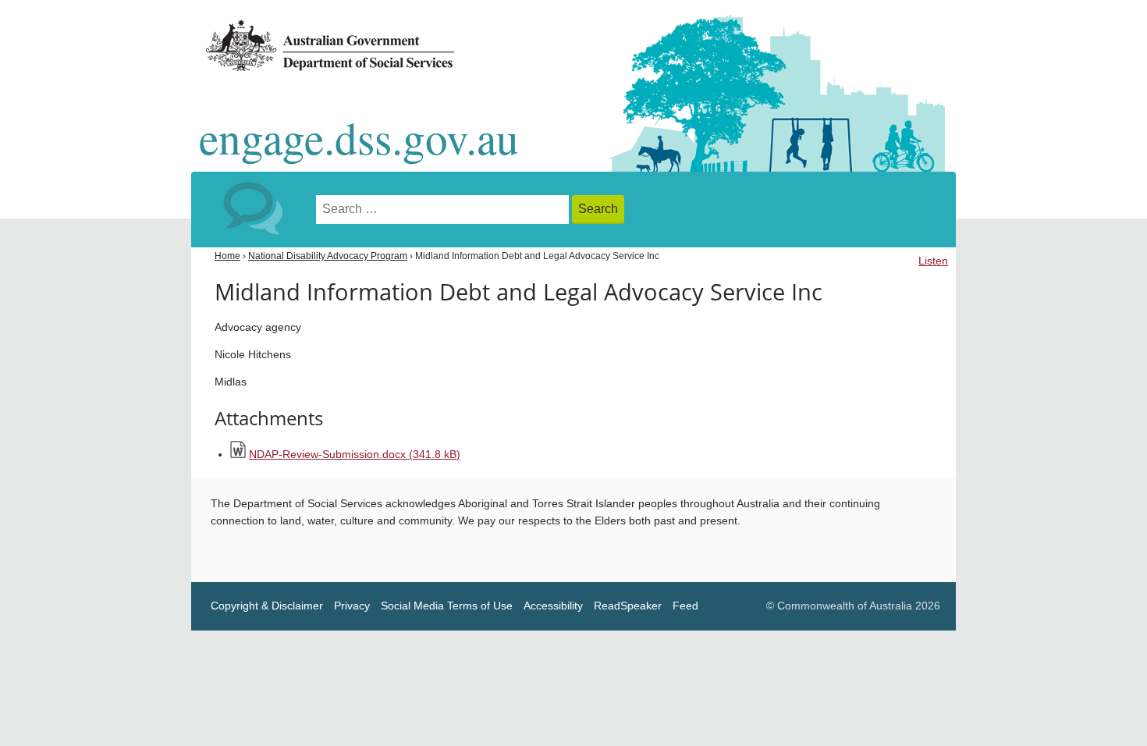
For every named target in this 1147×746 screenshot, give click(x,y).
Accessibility (553, 606)
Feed (685, 606)
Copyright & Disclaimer (267, 606)
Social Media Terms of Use (447, 606)
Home (227, 256)
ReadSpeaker (628, 606)
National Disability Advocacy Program (327, 256)
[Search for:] (444, 209)
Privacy (352, 606)
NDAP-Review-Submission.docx (354, 454)
